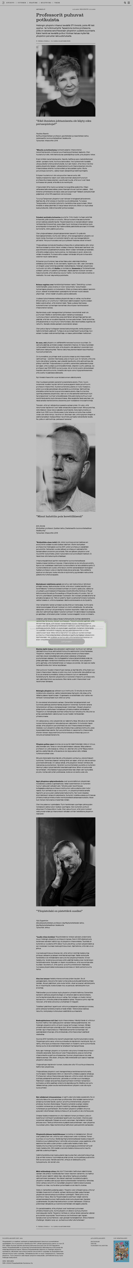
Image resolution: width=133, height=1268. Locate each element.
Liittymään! (66, 641)
